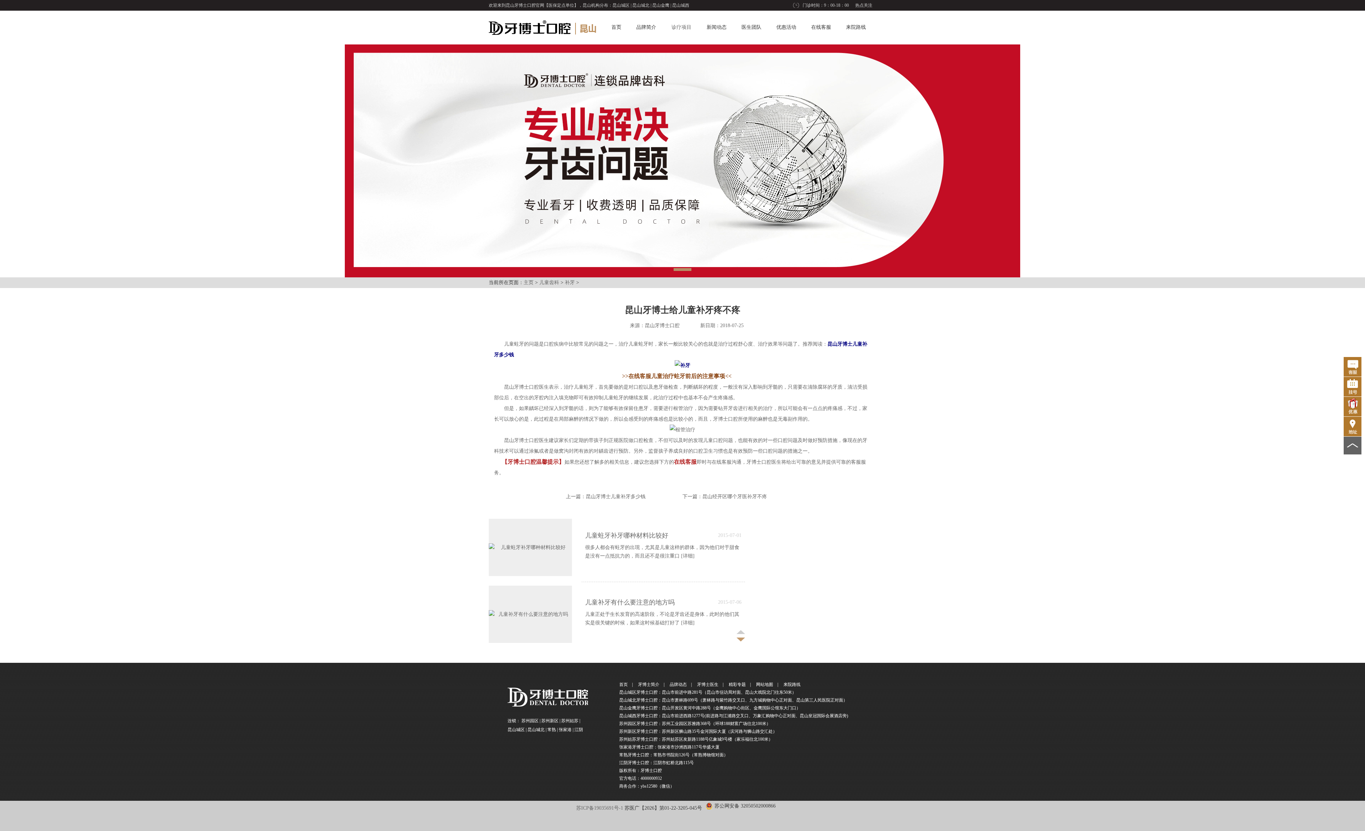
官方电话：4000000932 (640, 778)
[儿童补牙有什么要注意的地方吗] (530, 614)
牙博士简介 (648, 684)
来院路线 (856, 27)
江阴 (578, 729)
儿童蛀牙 (514, 344)
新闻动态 (717, 27)
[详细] (688, 556)
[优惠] (1352, 406)
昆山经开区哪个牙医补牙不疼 (734, 496)
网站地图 (764, 684)
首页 (616, 27)
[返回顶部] (1352, 445)
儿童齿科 (549, 282)
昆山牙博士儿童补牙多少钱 (616, 496)
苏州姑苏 (569, 720)
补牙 (570, 282)
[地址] (1352, 426)
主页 (529, 282)
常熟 (551, 729)
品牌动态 (678, 684)
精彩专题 (737, 684)
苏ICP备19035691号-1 (599, 808)
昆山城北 (640, 5)
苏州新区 (549, 720)
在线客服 (821, 27)
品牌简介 (646, 27)
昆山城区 (621, 5)
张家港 (565, 729)
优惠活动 (786, 27)
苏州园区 (530, 720)
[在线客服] (1352, 367)
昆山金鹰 (660, 5)
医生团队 (751, 27)
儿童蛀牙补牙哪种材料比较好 (626, 535)
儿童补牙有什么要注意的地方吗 (630, 602)
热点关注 (863, 5)
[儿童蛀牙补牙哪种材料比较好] (530, 547)
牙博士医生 (707, 684)
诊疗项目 (681, 27)
